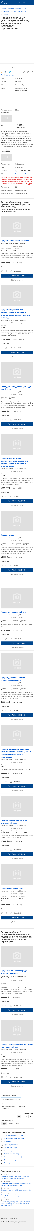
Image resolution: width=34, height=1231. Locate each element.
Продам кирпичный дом (12, 888)
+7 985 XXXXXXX (25, 171)
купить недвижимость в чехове (11, 1099)
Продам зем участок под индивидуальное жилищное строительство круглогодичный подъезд (15, 313)
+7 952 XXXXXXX (17, 643)
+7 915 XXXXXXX (17, 424)
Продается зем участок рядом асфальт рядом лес (14, 972)
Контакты (4, 1218)
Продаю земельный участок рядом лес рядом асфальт (17, 1045)
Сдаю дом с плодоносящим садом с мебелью (16, 388)
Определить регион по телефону (14, 1157)
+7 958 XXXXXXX (17, 715)
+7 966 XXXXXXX (17, 276)
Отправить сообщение (22, 174)
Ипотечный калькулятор (11, 1154)
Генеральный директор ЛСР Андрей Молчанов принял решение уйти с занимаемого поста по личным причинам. (15, 1203)
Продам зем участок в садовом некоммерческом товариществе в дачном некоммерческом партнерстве (16, 753)
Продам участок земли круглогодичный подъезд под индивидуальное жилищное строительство (14, 462)
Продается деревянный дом (13, 612)
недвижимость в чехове (9, 1095)
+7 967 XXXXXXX (17, 352)
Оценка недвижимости (11, 1144)
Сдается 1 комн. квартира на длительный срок (14, 821)
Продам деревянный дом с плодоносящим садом (13, 679)
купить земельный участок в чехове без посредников (13, 1107)
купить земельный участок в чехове (12, 1102)
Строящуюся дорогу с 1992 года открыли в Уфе (16, 1190)
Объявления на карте (10, 1147)
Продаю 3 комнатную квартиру (15, 241)
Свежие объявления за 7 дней (13, 1135)
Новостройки (8, 1141)
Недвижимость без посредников (14, 1138)
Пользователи (13, 1218)
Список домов (8, 1163)
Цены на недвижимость (11, 1151)
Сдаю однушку (7, 535)
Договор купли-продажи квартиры (14, 1160)
